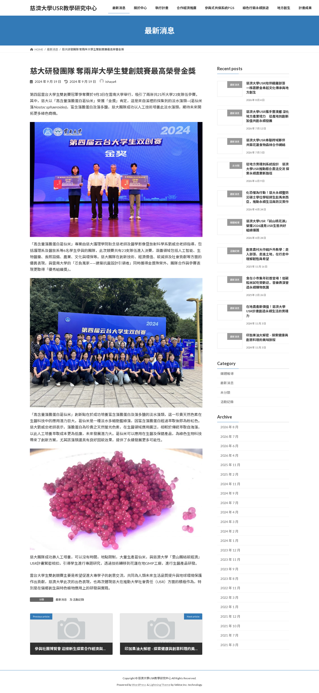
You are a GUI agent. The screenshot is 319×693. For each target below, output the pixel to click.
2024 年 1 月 (229, 541)
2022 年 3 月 (229, 597)
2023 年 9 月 (229, 569)
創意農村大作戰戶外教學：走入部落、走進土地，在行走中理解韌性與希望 (267, 254)
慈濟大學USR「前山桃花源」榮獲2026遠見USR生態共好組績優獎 (267, 225)
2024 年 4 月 (229, 512)
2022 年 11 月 (230, 588)
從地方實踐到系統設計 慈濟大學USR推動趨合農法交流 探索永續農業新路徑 (267, 168)
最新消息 (61, 599)
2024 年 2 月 (229, 531)
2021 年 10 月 (230, 626)
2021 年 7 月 (229, 635)
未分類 (225, 392)
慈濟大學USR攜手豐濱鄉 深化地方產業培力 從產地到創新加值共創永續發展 (267, 116)
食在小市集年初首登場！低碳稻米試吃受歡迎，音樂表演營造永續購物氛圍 (267, 282)
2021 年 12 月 (230, 616)
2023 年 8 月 (229, 579)
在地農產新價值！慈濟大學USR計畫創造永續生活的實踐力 (267, 311)
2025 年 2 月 (229, 474)
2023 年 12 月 (230, 550)
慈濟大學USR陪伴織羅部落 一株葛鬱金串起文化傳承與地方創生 (267, 87)
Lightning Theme (159, 684)
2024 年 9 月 (229, 493)
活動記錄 (78, 599)
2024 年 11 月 (230, 484)
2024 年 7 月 (229, 503)
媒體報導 (227, 374)
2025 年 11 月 (230, 465)
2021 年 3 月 (229, 645)
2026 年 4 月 (229, 455)
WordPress (139, 684)
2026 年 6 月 (229, 446)
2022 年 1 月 (229, 607)
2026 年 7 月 (229, 437)
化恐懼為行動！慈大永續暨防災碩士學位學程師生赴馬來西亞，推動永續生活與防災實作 (267, 197)
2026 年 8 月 (229, 427)
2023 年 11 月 (230, 560)
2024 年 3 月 (229, 522)
